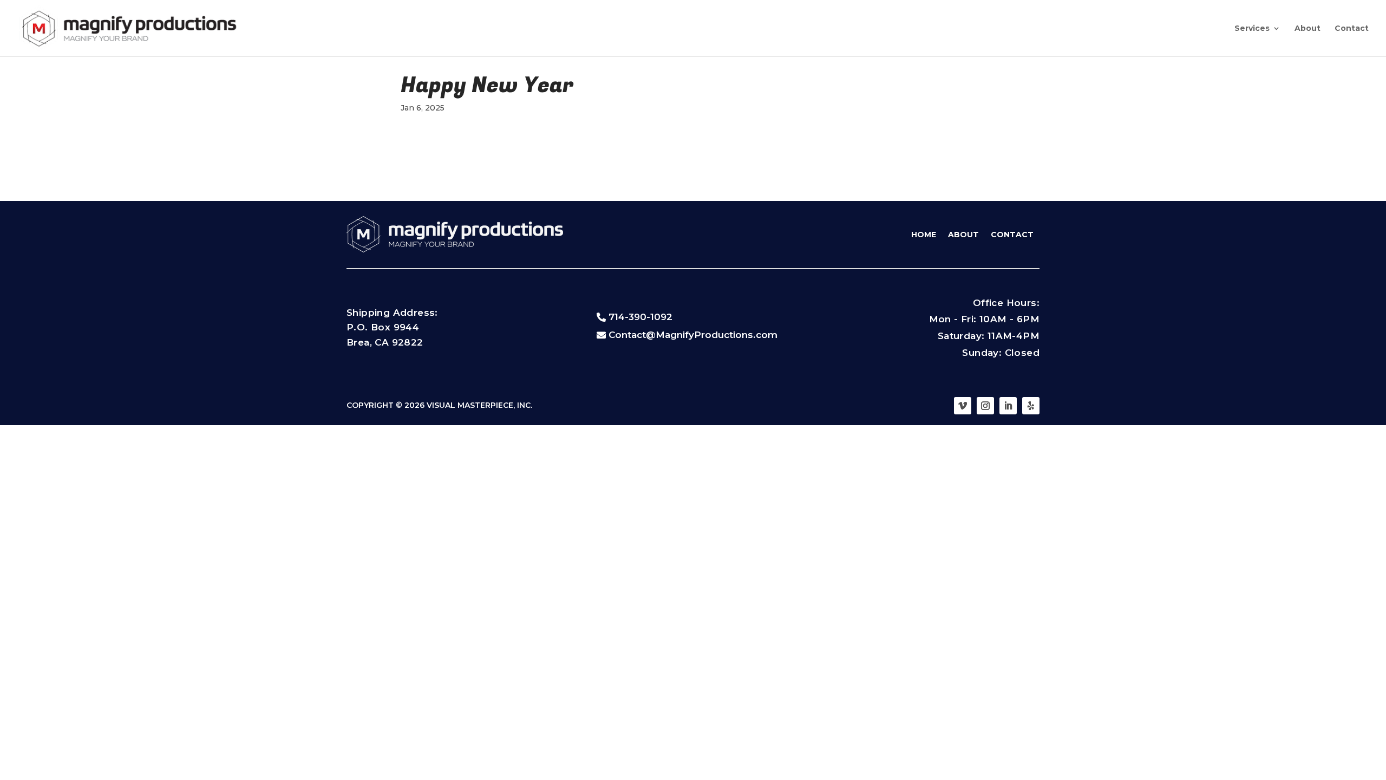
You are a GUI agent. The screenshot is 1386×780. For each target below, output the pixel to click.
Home (923, 234)
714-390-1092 (640, 316)
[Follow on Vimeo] (962, 405)
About (1307, 28)
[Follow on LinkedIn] (1008, 405)
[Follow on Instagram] (985, 405)
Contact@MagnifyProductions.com (693, 334)
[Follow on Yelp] (1031, 405)
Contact (1352, 28)
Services (1252, 28)
